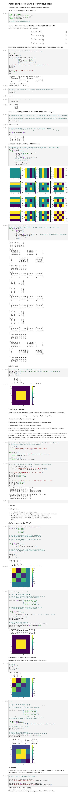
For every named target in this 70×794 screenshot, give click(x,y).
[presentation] (37, 37)
